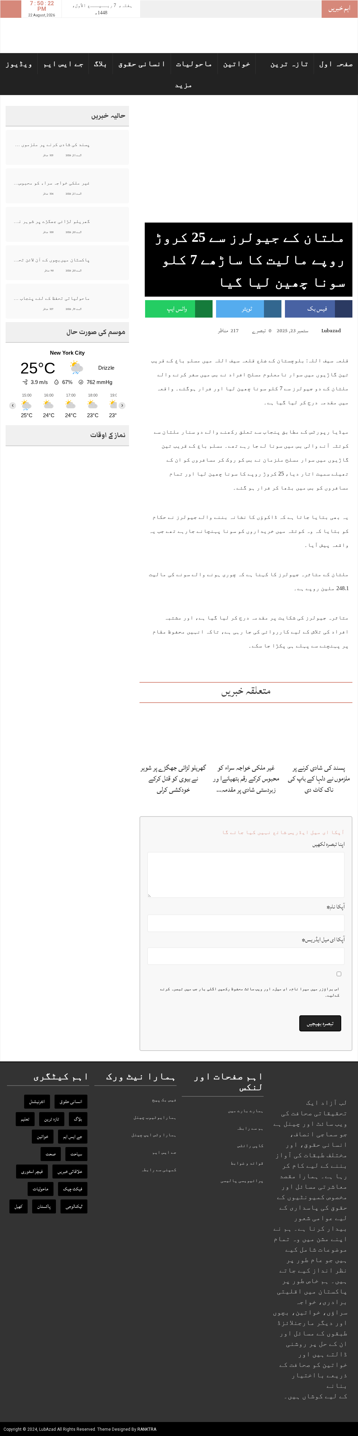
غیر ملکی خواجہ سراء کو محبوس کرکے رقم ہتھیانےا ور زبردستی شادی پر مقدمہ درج (51, 183)
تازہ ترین (289, 63)
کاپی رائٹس (250, 1145)
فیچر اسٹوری (32, 1171)
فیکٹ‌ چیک (72, 1189)
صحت (51, 1154)
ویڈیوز (19, 63)
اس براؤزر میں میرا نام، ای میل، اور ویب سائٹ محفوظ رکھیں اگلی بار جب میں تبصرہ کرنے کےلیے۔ (249, 992)
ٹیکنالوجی (74, 1206)
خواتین (236, 63)
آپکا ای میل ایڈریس (323, 939)
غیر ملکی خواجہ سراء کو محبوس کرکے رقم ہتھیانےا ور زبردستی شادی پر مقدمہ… (246, 778)
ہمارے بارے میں (246, 1110)
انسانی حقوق (142, 63)
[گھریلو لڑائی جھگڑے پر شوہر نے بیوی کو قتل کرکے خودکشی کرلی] (173, 732)
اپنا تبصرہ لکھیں (329, 844)
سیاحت (76, 1154)
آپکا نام (336, 906)
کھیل (18, 1206)
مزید (183, 84)
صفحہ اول (336, 63)
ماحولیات (194, 63)
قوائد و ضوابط (247, 1163)
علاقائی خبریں (70, 1171)
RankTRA (146, 1429)
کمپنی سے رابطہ (159, 1169)
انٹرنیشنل (37, 1101)
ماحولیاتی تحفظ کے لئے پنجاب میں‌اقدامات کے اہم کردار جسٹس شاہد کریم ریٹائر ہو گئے (51, 298)
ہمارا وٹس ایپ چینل (154, 1134)
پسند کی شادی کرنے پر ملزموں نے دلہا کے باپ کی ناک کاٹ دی (319, 778)
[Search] (11, 9)
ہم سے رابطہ (250, 1128)
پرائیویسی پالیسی (242, 1180)
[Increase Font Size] (158, 330)
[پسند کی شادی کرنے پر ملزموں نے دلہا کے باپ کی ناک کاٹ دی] (318, 732)
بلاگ (101, 63)
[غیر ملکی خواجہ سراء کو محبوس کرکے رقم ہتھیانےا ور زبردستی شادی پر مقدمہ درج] (246, 732)
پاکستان (44, 1206)
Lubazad (331, 331)
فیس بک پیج (164, 1099)
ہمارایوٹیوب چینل (155, 1117)
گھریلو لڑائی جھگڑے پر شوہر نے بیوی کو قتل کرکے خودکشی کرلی (173, 778)
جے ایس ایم (63, 63)
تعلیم (25, 1119)
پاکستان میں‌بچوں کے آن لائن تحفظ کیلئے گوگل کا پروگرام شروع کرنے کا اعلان (51, 259)
